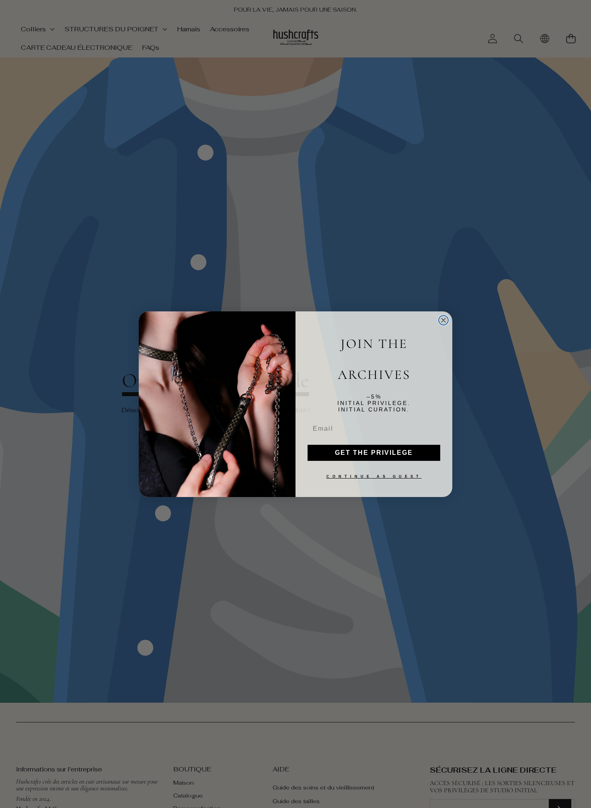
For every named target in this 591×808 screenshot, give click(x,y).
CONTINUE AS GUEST (374, 477)
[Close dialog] (443, 320)
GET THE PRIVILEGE (374, 452)
